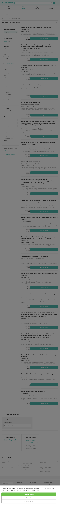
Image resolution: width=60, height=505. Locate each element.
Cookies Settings (29, 502)
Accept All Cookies (29, 494)
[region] (30, 495)
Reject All (28, 498)
